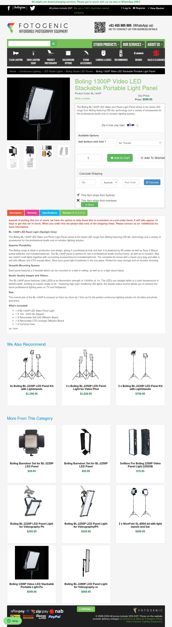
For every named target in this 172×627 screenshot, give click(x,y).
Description (16, 213)
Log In (127, 8)
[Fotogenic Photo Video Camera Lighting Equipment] (37, 23)
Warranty (32, 213)
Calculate (153, 182)
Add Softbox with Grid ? (92, 141)
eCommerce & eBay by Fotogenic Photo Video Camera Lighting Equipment (141, 620)
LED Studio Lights (53, 71)
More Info (22, 385)
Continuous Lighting (30, 71)
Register (140, 8)
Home (13, 71)
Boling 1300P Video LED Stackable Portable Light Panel (125, 71)
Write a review (82, 98)
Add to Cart (121, 157)
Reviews (67, 213)
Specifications (49, 213)
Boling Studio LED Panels (79, 71)
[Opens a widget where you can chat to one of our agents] (12, 621)
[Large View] (13, 151)
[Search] (53, 43)
